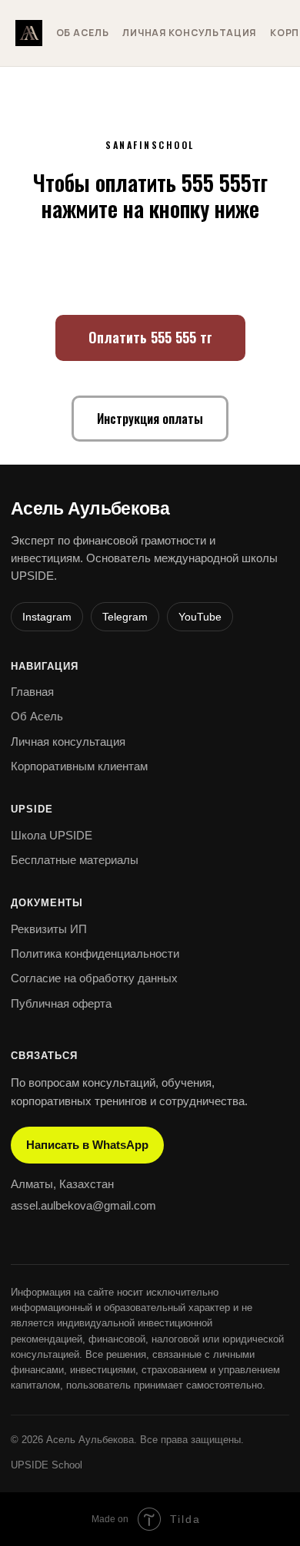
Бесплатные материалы (74, 859)
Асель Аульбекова (90, 509)
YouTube (200, 617)
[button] (150, 419)
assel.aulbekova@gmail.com (83, 1205)
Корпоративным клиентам (79, 766)
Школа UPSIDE (51, 835)
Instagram (47, 617)
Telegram (125, 617)
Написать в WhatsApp (87, 1144)
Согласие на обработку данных (94, 978)
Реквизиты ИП (49, 928)
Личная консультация (189, 33)
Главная (32, 691)
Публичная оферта (61, 1003)
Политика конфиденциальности (95, 953)
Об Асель (82, 33)
